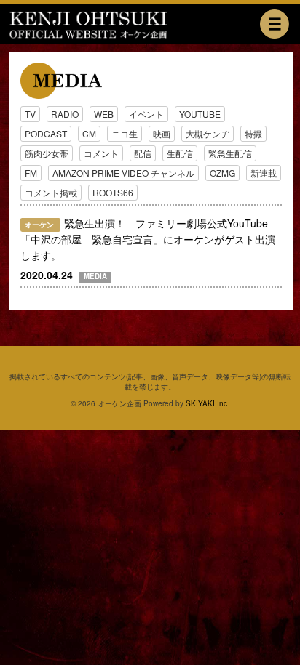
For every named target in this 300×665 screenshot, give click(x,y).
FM (31, 172)
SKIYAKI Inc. (207, 403)
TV (30, 114)
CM (89, 133)
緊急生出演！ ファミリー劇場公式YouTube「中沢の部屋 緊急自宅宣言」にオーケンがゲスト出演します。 (147, 239)
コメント (101, 153)
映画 (161, 133)
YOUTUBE (200, 114)
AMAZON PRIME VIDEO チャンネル (123, 172)
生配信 (180, 153)
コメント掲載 (51, 192)
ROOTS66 (112, 192)
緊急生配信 (230, 153)
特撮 (253, 133)
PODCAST (46, 133)
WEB (104, 114)
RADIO (65, 114)
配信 (142, 153)
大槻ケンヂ (207, 133)
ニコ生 (124, 133)
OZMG (222, 172)
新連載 (263, 172)
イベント (146, 114)
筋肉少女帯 (46, 153)
